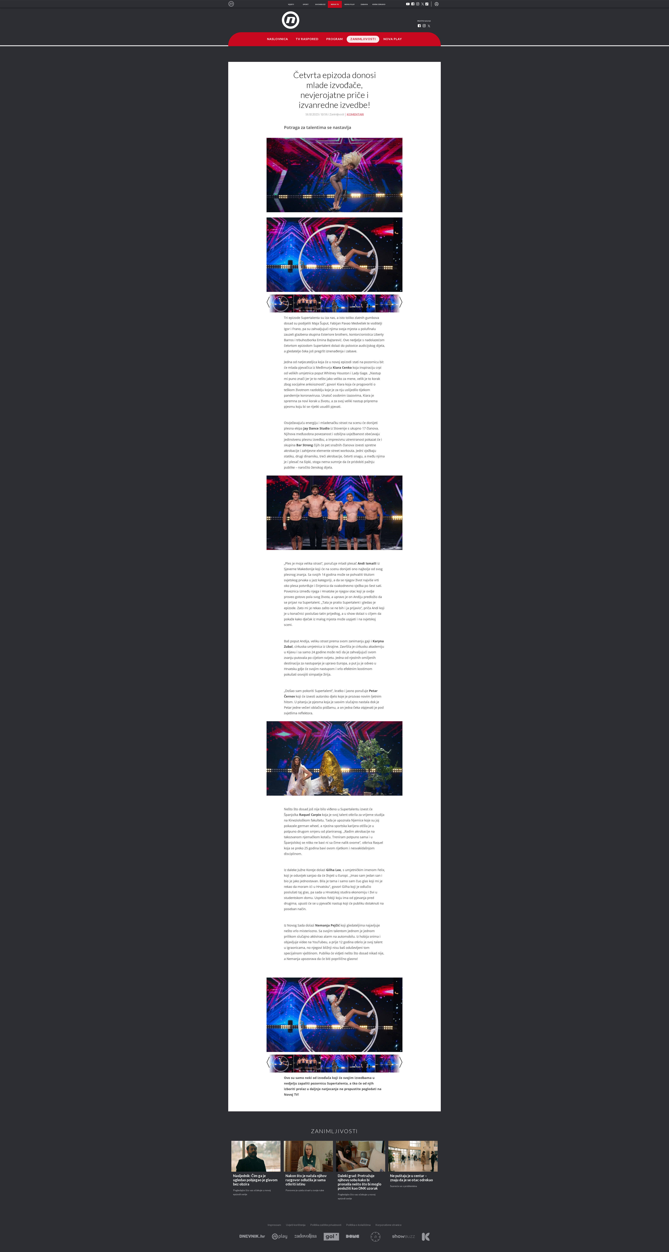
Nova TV (233, 4)
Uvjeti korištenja (295, 1225)
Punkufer (375, 1237)
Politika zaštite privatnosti (325, 1225)
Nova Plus (279, 1237)
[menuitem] (437, 4)
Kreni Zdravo (426, 1237)
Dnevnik (252, 1237)
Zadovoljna (305, 1237)
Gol (331, 1237)
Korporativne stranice (388, 1225)
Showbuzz (403, 1237)
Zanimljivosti (363, 39)
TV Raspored (307, 39)
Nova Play (392, 39)
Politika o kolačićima (358, 1225)
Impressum (274, 1225)
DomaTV (352, 1237)
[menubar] (437, 4)
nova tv (335, 4)
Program (334, 39)
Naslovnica (277, 39)
